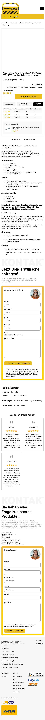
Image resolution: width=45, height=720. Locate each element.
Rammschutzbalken (7, 651)
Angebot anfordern (38, 104)
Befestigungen (9, 104)
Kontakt (15, 673)
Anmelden (39, 640)
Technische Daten (29, 139)
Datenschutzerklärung (23, 369)
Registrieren (40, 644)
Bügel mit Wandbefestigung (10, 667)
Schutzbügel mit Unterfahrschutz (12, 664)
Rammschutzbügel (7, 661)
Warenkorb (5, 673)
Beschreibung (15, 139)
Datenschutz (16, 685)
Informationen (17, 676)
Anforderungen (9, 338)
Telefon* (7, 325)
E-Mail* (6, 317)
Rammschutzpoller (7, 654)
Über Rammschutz (18, 689)
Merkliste (4, 676)
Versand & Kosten (18, 682)
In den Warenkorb (28, 97)
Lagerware (4, 648)
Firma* (6, 301)
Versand (26, 87)
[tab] (15, 140)
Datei (6, 333)
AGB (13, 679)
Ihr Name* (7, 309)
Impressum (16, 692)
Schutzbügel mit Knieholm (9, 658)
